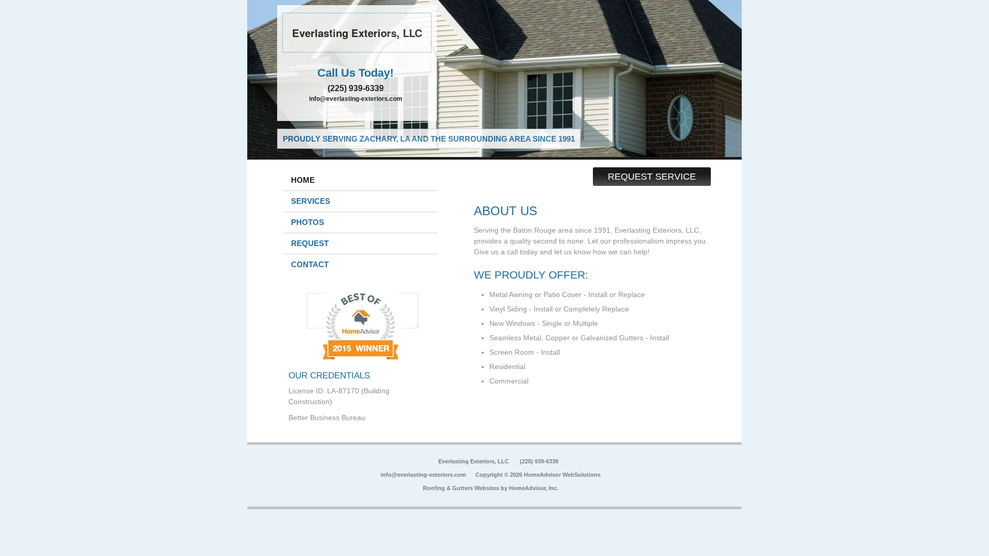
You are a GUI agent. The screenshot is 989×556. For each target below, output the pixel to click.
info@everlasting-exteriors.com (355, 98)
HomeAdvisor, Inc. (533, 488)
